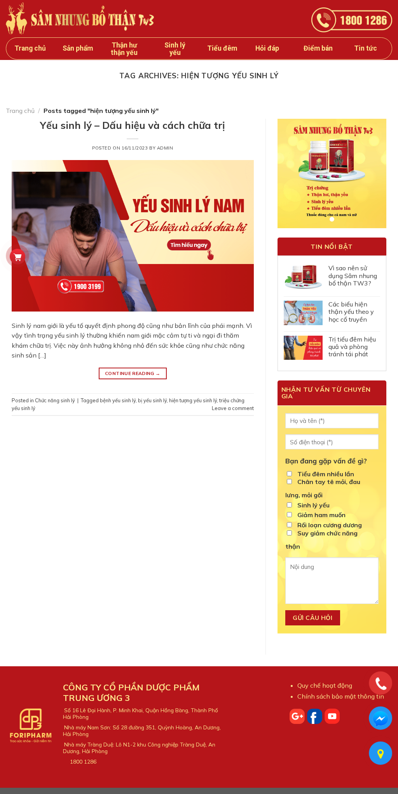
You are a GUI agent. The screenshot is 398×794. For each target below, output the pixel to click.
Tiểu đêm (222, 48)
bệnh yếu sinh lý (118, 400)
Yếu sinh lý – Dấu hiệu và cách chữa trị (132, 125)
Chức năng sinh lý (55, 400)
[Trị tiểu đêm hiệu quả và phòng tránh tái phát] (303, 348)
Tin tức (365, 48)
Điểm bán (318, 48)
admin (165, 148)
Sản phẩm (78, 48)
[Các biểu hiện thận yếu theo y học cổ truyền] (303, 313)
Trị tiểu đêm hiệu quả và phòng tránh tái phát (352, 347)
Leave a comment (233, 408)
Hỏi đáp (267, 48)
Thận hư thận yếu (124, 48)
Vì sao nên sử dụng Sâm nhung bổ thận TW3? (352, 275)
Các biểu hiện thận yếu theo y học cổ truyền (351, 312)
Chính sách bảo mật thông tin (340, 696)
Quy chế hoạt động (324, 685)
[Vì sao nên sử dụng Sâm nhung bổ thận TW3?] (303, 277)
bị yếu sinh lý (152, 400)
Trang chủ (30, 48)
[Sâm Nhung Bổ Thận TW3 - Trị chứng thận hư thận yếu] (80, 18)
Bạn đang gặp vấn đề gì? (326, 460)
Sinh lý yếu (174, 48)
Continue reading (133, 373)
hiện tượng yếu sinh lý (193, 400)
